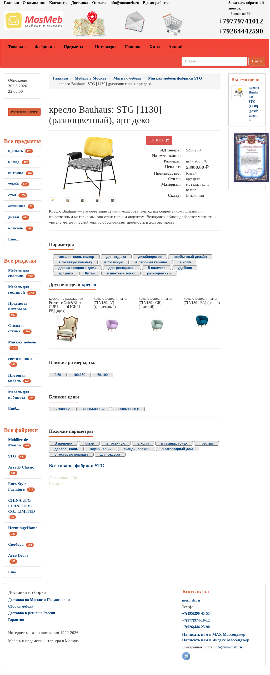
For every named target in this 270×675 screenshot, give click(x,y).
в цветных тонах (121, 273)
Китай (90, 273)
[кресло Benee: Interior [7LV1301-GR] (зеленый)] (157, 325)
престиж (206, 443)
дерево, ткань (66, 449)
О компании (34, 3)
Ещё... (13, 239)
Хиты (155, 47)
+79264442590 (241, 31)
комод (18, 162)
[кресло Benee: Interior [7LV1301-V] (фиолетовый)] (112, 325)
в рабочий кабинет (151, 262)
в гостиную (113, 262)
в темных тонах (174, 443)
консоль (19, 228)
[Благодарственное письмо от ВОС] (251, 158)
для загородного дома (77, 268)
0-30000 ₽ (62, 409)
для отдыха (116, 257)
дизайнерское (150, 257)
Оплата (99, 3)
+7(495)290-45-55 (196, 613)
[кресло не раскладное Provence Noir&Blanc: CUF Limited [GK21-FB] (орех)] (67, 329)
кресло (89, 284)
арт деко (65, 273)
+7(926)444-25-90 (196, 627)
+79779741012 (241, 21)
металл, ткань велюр (76, 257)
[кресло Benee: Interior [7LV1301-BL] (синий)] (202, 321)
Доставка (79, 3)
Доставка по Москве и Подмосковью (39, 600)
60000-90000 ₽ (128, 409)
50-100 (102, 375)
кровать (19, 151)
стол (17, 195)
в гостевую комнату (75, 262)
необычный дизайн (190, 257)
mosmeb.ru (191, 600)
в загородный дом (177, 449)
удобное (185, 268)
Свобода (20, 544)
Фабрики (44, 47)
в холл (185, 262)
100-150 (79, 375)
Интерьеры (106, 47)
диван (17, 217)
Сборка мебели (20, 606)
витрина (20, 173)
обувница (20, 206)
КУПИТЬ (157, 140)
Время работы (156, 3)
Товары (16, 47)
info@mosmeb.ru (124, 3)
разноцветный (159, 273)
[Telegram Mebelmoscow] (186, 656)
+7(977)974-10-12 (196, 620)
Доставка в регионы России (31, 613)
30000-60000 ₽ (93, 409)
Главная (11, 3)
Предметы (74, 47)
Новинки (133, 47)
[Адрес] (89, 24)
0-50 (57, 375)
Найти (257, 61)
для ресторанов (122, 268)
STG (16, 456)
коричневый (101, 449)
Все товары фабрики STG (76, 465)
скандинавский (136, 449)
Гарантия (16, 620)
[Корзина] (179, 24)
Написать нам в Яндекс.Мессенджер (215, 640)
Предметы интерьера (17, 308)
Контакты (58, 3)
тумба (17, 184)
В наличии (157, 268)
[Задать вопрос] (134, 22)
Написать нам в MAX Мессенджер (213, 634)
